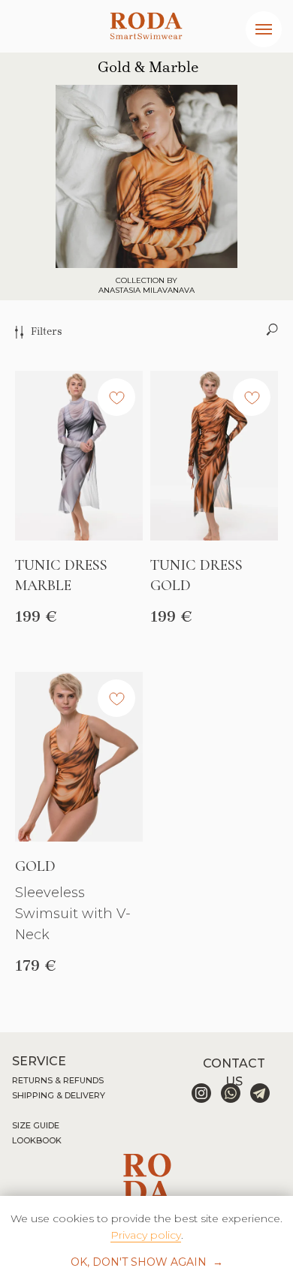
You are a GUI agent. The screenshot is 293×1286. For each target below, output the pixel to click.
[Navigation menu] (263, 29)
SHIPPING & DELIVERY (58, 1095)
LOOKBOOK (37, 1140)
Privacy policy (145, 1235)
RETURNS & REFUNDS (58, 1080)
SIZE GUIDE (35, 1125)
